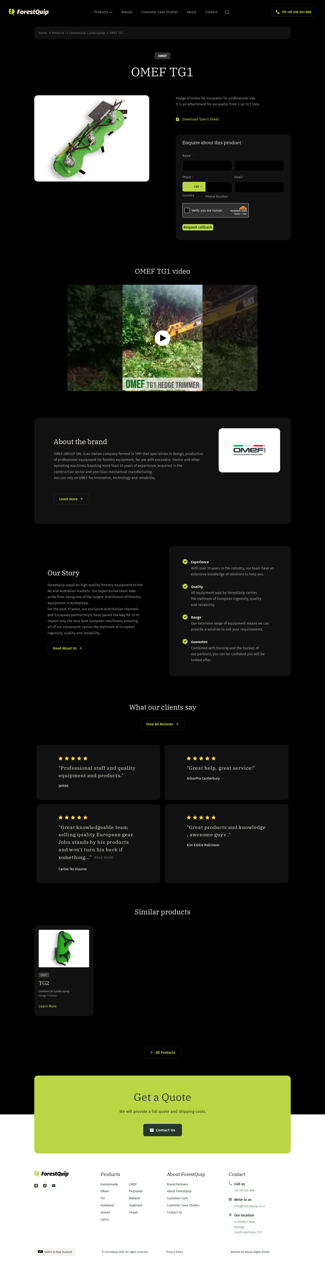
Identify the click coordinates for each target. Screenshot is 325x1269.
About (191, 12)
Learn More (48, 1006)
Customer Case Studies (159, 12)
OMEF (162, 56)
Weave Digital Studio (257, 1252)
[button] (197, 120)
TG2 (44, 982)
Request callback (198, 227)
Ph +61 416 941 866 (297, 12)
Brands (126, 12)
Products (101, 12)
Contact (211, 12)
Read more (103, 857)
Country (188, 195)
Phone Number (216, 196)
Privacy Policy (174, 1252)
